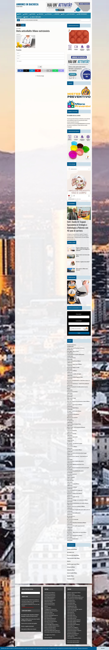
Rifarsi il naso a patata (72, 417)
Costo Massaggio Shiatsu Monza (51, 624)
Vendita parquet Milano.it (49, 592)
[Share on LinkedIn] (32, 70)
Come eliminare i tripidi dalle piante (75, 461)
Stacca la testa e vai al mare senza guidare (83, 255)
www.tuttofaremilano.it (49, 598)
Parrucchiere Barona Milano (73, 642)
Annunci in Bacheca (71, 344)
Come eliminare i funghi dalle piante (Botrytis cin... (78, 509)
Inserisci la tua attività (72, 391)
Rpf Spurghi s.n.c (71, 516)
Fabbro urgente (70, 477)
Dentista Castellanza (71, 632)
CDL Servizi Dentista (72, 430)
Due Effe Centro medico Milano (74, 449)
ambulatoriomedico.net (49, 613)
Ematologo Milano (71, 603)
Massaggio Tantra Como (73, 351)
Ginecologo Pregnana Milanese (74, 619)
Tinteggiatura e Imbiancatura (50, 609)
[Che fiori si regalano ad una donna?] (71, 264)
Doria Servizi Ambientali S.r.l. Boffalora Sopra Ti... (78, 380)
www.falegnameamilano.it (49, 597)
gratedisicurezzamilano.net (73, 633)
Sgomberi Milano (70, 576)
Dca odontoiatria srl (72, 474)
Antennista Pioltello (71, 433)
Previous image (40, 75)
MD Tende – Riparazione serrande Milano (76, 532)
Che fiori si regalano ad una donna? (83, 261)
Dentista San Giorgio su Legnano (74, 630)
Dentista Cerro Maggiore (72, 627)
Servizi (26, 17)
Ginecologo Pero (70, 626)
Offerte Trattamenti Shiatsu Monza (51, 626)
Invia (39, 66)
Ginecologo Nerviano (71, 618)
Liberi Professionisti (82, 14)
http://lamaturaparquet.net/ (50, 618)
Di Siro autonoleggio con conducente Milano (77, 500)
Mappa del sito (70, 440)
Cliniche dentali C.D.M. (72, 436)
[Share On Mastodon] (61, 70)
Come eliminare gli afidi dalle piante (75, 470)
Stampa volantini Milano (72, 635)
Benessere (57, 14)
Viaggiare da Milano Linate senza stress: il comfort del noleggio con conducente (82, 249)
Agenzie (26, 14)
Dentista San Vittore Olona (73, 629)
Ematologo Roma (71, 600)
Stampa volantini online (72, 538)
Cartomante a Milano (72, 446)
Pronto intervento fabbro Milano (73, 558)
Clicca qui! (69, 126)
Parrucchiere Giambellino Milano (74, 638)
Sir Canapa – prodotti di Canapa (74, 443)
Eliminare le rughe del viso (73, 496)
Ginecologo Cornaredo (72, 616)
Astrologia (49, 14)
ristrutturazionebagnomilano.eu (51, 615)
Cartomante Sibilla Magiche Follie (75, 377)
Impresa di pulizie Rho (71, 610)
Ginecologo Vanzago (71, 622)
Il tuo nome (79, 314)
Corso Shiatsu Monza (48, 622)
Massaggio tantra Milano (49, 634)
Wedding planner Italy (72, 606)
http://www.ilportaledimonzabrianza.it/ (75, 597)
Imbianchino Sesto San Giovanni (51, 610)
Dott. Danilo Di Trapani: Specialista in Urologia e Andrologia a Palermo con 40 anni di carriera (77, 226)
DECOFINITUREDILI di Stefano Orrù (75, 464)
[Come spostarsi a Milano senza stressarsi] (71, 271)
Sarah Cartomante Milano (73, 483)
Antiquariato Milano (71, 567)
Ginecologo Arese (71, 613)
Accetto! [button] (103, 648)
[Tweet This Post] (26, 70)
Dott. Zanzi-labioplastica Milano (74, 535)
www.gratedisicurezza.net (49, 595)
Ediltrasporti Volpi (71, 398)
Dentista (68, 561)
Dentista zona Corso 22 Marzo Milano (76, 506)
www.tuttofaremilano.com (49, 600)
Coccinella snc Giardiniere (73, 414)
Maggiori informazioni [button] (83, 648)
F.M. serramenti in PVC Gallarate (74, 490)
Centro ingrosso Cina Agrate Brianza (75, 348)
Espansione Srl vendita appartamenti (75, 525)
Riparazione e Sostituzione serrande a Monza (77, 503)
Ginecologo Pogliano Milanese (73, 621)
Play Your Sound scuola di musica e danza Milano (78, 401)
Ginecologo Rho (70, 612)
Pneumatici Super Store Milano (74, 364)
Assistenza (40, 14)
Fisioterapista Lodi (70, 579)
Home (19, 14)
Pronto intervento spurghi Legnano (74, 609)
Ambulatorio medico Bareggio (74, 373)
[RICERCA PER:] (83, 20)
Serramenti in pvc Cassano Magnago (75, 598)
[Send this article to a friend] (44, 70)
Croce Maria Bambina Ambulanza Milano (76, 522)
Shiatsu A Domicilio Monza (50, 627)
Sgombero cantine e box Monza (74, 493)
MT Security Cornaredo (72, 519)
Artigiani (33, 14)
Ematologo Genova (71, 601)
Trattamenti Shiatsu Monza (50, 629)
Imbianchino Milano (71, 570)
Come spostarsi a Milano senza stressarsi (82, 269)
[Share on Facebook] (20, 70)
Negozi (20, 17)
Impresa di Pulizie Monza (73, 407)
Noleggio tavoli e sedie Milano (74, 411)
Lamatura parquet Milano (72, 549)
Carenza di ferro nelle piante (73, 512)
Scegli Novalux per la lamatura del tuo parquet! (78, 467)
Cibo (63, 14)
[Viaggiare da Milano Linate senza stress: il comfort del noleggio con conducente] (71, 250)
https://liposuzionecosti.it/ (50, 619)
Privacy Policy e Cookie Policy (74, 424)
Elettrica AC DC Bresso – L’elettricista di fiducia (78, 383)
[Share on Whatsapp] (55, 70)
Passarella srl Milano (72, 370)
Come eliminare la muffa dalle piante (75, 354)
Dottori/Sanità (71, 14)
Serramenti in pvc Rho (71, 604)
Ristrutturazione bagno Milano (73, 555)
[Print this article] (49, 70)
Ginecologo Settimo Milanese (73, 624)
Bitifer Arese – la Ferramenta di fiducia (76, 427)
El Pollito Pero (70, 420)
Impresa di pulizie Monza (49, 604)
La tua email (79, 320)
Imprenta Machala (48, 637)
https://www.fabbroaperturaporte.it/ (52, 630)
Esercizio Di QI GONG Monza (50, 621)
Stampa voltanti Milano (72, 607)
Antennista (69, 529)
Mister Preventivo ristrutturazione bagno (77, 453)
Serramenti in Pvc (70, 552)
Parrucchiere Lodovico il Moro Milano (52, 632)
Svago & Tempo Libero (36, 17)
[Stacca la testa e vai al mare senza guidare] (71, 257)
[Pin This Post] (38, 70)
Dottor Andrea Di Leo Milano (74, 361)
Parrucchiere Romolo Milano (73, 640)
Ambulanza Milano (48, 616)
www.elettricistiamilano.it (49, 594)
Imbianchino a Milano (72, 487)
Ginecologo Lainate (71, 615)
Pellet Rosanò (70, 480)
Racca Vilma (70, 394)
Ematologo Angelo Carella (73, 367)
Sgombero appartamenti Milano (74, 404)
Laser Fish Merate (71, 357)
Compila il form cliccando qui (27, 607)
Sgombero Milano (71, 594)
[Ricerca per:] (30, 592)
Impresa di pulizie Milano (72, 573)
